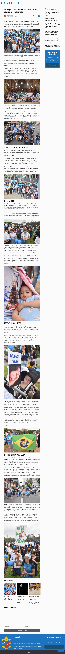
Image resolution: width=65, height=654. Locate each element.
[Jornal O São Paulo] (10, 4)
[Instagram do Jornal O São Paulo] (51, 642)
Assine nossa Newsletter (54, 647)
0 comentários (24, 16)
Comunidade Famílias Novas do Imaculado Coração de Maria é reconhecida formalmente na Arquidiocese (51, 33)
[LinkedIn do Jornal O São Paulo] (57, 642)
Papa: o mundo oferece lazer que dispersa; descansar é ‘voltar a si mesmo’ (52, 13)
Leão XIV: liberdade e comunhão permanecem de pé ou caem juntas (52, 45)
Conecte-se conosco (54, 637)
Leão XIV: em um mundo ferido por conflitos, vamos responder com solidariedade (52, 40)
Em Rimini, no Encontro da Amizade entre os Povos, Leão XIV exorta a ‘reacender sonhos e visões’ (52, 25)
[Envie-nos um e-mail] (60, 642)
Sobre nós (17, 637)
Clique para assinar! (52, 65)
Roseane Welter (10, 15)
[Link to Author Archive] (5, 16)
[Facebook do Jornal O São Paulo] (48, 642)
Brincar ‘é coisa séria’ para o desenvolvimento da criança (51, 19)
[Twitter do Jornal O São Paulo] (54, 642)
